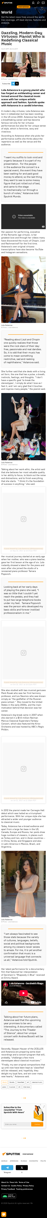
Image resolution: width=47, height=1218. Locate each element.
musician (12, 1087)
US (19, 1087)
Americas (14, 1161)
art (28, 1082)
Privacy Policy (28, 1186)
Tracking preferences (24, 1189)
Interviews (26, 1087)
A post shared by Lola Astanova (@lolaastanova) (23, 549)
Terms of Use (24, 1182)
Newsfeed (20, 1082)
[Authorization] (33, 2)
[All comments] (3, 1214)
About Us (5, 1182)
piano (4, 1087)
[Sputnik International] (7, 4)
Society (12, 1082)
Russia (24, 1161)
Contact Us (5, 1186)
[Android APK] (8, 1196)
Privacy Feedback (8, 1189)
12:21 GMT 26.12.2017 (9, 49)
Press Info (14, 1182)
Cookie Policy (16, 1186)
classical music (37, 1082)
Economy (33, 1161)
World (4, 1082)
